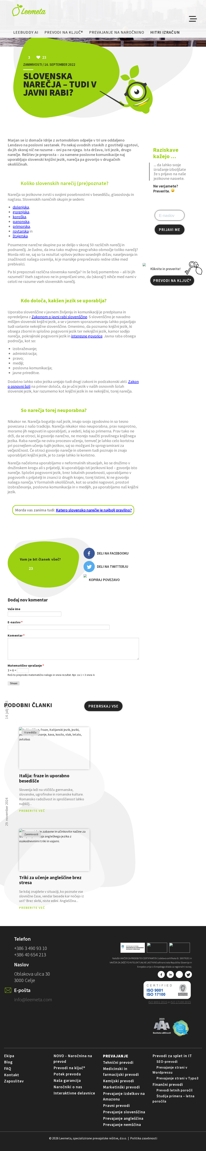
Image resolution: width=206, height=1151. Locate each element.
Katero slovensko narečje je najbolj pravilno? (94, 509)
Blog (8, 1062)
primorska (21, 226)
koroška (19, 216)
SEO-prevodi (167, 1061)
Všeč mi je (48, 568)
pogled (54, 748)
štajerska (20, 235)
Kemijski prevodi (118, 1080)
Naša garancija (67, 1080)
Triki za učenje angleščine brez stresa (50, 880)
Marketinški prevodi (121, 1087)
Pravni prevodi (116, 1105)
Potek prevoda (67, 1074)
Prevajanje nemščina (122, 1124)
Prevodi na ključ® (63, 32)
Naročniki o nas (68, 1086)
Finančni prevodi (167, 1084)
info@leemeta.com (33, 999)
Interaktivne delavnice (74, 1093)
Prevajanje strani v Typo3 (178, 1078)
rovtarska (21, 231)
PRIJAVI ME (169, 229)
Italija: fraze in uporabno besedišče (44, 778)
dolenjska (21, 207)
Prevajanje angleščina (123, 1118)
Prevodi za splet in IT (172, 1055)
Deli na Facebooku (113, 553)
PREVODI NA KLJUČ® (172, 280)
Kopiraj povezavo (104, 579)
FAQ (7, 1068)
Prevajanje (115, 1055)
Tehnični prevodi (118, 1062)
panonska (21, 221)
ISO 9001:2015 (157, 1002)
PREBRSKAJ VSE (103, 706)
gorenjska (21, 211)
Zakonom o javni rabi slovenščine (59, 316)
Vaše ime (14, 609)
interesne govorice (86, 335)
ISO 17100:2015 (181, 1002)
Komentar (16, 635)
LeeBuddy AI (25, 32)
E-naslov (15, 622)
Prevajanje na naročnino (116, 32)
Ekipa (9, 1055)
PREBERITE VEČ (32, 811)
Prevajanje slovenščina (124, 1111)
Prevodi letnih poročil (175, 1090)
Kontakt (11, 1074)
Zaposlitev (14, 1081)
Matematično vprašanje (26, 665)
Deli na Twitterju (112, 566)
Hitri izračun (165, 32)
